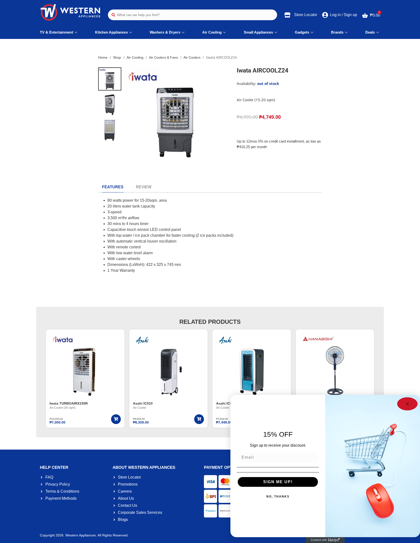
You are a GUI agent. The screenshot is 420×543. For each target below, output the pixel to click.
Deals (370, 32)
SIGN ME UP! (278, 482)
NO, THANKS (277, 496)
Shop (117, 57)
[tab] (112, 187)
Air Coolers (192, 57)
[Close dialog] (407, 403)
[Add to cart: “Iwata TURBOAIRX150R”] (116, 419)
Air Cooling (212, 32)
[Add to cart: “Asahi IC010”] (199, 419)
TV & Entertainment (56, 32)
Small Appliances (258, 32)
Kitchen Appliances (111, 32)
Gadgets (302, 32)
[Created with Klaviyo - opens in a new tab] (325, 540)
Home (102, 57)
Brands (337, 32)
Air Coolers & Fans (163, 57)
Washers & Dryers (165, 32)
